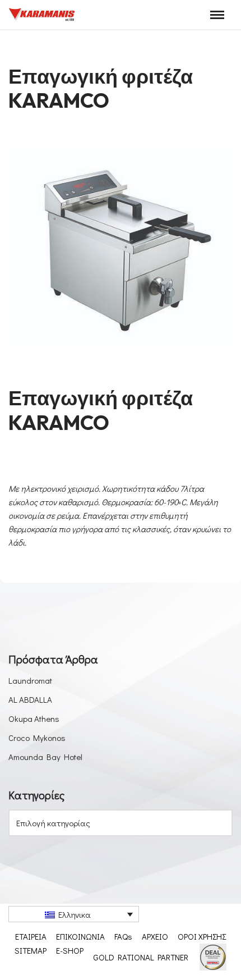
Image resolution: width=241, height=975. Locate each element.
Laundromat (30, 680)
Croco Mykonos (37, 737)
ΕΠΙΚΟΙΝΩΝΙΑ (80, 936)
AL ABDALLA (30, 699)
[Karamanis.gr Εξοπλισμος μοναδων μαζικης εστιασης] (42, 14)
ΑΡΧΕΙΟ (155, 936)
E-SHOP (70, 950)
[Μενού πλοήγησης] (217, 15)
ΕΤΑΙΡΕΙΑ (31, 936)
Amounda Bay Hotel (45, 756)
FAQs (123, 936)
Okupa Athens (33, 718)
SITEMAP (31, 950)
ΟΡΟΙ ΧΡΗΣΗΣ (202, 936)
